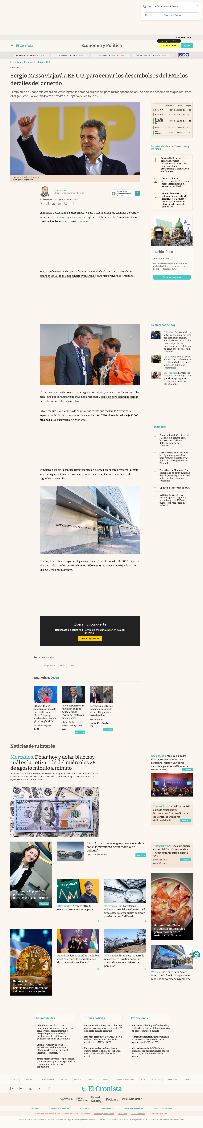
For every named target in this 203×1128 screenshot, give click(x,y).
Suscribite (84, 1108)
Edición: (182, 37)
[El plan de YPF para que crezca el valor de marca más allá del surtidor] (31, 875)
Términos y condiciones (104, 1114)
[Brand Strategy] (97, 1099)
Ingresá (187, 46)
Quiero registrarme (90, 638)
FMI (48, 62)
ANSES (187, 1079)
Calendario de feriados (124, 1079)
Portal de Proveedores (133, 1108)
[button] (196, 955)
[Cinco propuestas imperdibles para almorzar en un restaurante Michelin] (172, 906)
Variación (168, 105)
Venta (180, 105)
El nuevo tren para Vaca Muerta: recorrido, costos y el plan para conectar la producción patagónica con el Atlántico (175, 165)
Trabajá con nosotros (163, 1108)
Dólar (15, 1079)
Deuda (72, 665)
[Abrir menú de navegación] (12, 45)
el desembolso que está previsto (69, 217)
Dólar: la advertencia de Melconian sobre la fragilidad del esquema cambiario (175, 182)
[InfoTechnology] (132, 1100)
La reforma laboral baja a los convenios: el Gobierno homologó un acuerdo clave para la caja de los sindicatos (175, 200)
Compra (188, 105)
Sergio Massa (49, 665)
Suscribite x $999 (169, 45)
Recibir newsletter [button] (173, 277)
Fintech (77, 1079)
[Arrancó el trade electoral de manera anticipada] (78, 891)
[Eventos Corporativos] (81, 1099)
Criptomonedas (47, 1079)
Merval (91, 1079)
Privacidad (122, 1114)
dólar (62, 665)
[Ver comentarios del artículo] (72, 203)
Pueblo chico (163, 251)
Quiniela (104, 1079)
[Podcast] (112, 1099)
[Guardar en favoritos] (137, 193)
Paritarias (156, 1079)
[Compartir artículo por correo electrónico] (65, 203)
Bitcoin (64, 1079)
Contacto (35, 1108)
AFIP (143, 1079)
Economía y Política (33, 62)
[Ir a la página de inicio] (24, 45)
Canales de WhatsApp (59, 1108)
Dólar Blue (29, 1079)
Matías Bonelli (60, 190)
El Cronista (15, 62)
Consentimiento (138, 1114)
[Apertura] (66, 1099)
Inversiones (172, 1079)
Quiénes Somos (106, 1108)
